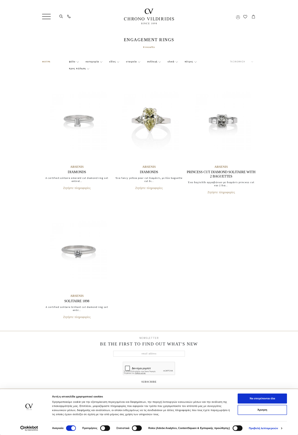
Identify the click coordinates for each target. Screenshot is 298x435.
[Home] (149, 16)
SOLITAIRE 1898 (76, 301)
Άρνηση (262, 409)
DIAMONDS (77, 172)
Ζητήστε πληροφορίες (77, 188)
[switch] (105, 425)
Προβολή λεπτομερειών (263, 428)
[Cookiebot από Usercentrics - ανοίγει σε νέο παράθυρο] (29, 428)
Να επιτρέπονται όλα (262, 398)
